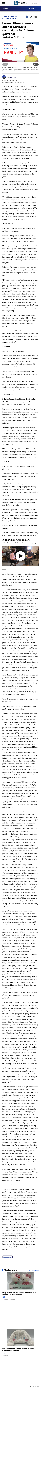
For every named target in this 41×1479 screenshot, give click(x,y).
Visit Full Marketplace (32, 1270)
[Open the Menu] (3, 2)
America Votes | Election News (10, 17)
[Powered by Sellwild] (36, 1387)
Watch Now (35, 3)
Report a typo (7, 1257)
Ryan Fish (12, 77)
